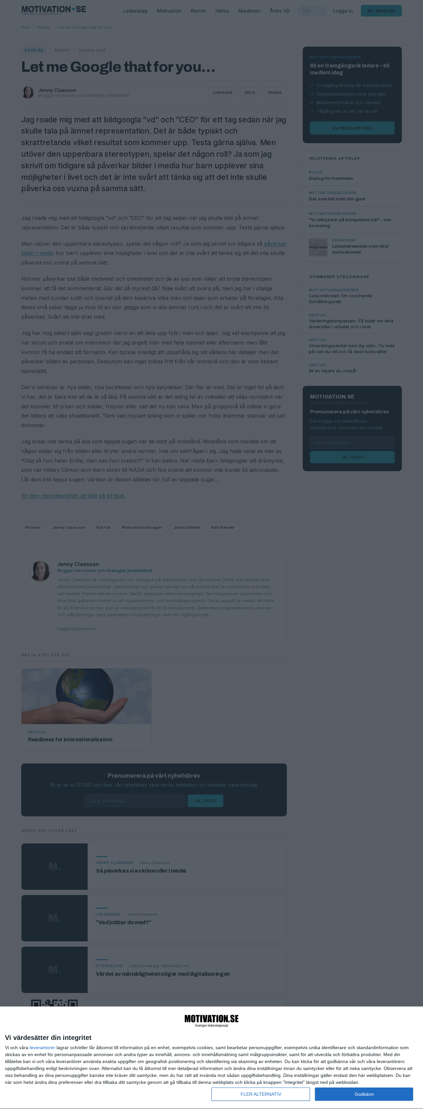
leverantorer (42, 1047)
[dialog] (211, 1058)
